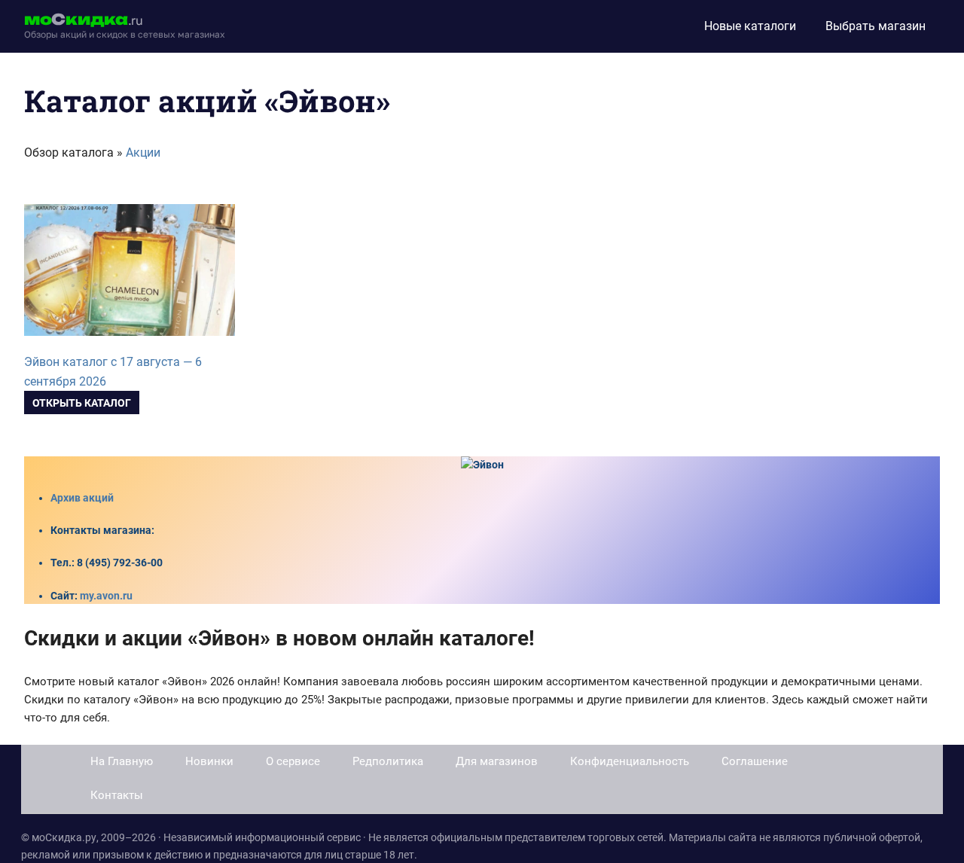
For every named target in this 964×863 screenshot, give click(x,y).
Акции (143, 152)
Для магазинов (497, 761)
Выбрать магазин (875, 26)
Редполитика (387, 761)
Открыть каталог (81, 403)
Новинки (209, 761)
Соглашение (754, 761)
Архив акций (82, 498)
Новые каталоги (750, 26)
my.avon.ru (106, 596)
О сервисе (293, 761)
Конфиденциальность (629, 761)
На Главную (121, 761)
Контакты (116, 795)
